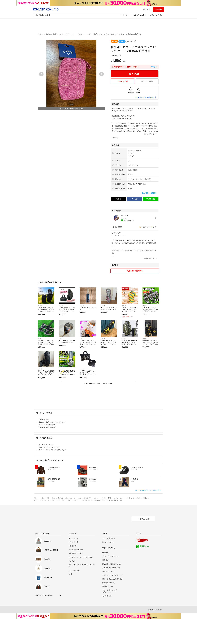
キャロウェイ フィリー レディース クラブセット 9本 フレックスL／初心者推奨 (88, 343)
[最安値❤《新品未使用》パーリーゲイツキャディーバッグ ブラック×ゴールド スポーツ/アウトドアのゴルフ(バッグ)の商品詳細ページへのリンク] (151, 328)
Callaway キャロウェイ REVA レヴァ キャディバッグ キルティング (46, 310)
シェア (135, 199)
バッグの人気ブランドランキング (147, 490)
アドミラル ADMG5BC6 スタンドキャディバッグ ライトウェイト (46, 373)
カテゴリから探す (139, 15)
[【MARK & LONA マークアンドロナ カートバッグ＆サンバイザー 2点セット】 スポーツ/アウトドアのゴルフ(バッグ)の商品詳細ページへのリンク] (88, 359)
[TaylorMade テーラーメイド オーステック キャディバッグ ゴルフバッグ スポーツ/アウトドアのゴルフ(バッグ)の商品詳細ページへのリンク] (130, 328)
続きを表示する (149, 134)
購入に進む (134, 73)
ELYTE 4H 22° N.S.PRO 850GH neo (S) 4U (67, 341)
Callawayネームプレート (88, 308)
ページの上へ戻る (143, 519)
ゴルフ (80, 34)
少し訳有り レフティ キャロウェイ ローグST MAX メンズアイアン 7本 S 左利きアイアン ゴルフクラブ (151, 311)
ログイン (146, 9)
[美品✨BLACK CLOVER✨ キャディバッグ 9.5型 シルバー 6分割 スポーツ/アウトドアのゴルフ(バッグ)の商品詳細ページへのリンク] (67, 359)
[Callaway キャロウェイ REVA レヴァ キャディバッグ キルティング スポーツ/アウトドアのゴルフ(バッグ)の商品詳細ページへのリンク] (46, 295)
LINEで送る (151, 199)
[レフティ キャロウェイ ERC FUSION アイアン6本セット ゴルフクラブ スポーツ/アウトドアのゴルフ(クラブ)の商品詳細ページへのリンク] (46, 328)
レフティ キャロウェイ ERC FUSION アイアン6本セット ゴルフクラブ (46, 343)
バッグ (88, 34)
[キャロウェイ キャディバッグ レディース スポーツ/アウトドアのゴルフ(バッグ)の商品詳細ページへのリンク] (109, 295)
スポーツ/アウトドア (66, 34)
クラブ (145, 306)
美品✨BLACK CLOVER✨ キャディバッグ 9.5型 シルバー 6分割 (67, 373)
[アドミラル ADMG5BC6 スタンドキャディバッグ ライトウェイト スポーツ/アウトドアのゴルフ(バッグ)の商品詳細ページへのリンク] (46, 359)
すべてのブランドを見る (43, 595)
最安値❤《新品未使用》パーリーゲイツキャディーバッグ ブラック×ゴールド (150, 343)
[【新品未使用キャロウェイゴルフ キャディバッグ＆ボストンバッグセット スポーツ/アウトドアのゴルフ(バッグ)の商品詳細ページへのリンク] (67, 295)
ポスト (119, 199)
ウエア (124, 306)
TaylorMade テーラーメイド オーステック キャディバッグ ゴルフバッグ (129, 343)
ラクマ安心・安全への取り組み (144, 97)
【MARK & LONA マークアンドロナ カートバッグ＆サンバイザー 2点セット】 (88, 373)
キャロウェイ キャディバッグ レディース (108, 308)
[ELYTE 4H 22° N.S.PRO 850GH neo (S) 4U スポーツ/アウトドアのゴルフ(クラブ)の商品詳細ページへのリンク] (67, 328)
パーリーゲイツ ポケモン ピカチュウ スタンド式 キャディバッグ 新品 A (108, 343)
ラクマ (40, 34)
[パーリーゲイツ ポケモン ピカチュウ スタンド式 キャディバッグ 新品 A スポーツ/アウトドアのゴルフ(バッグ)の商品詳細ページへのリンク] (109, 328)
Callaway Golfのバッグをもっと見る (98, 383)
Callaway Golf (51, 34)
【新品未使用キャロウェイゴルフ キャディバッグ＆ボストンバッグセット (67, 310)
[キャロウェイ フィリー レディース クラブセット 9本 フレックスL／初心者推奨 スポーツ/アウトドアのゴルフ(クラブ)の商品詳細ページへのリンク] (88, 328)
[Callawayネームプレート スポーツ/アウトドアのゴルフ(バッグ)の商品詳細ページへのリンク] (88, 295)
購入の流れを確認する (149, 193)
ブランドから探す (156, 15)
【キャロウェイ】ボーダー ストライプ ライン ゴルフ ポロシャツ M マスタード (130, 310)
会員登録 (158, 9)
